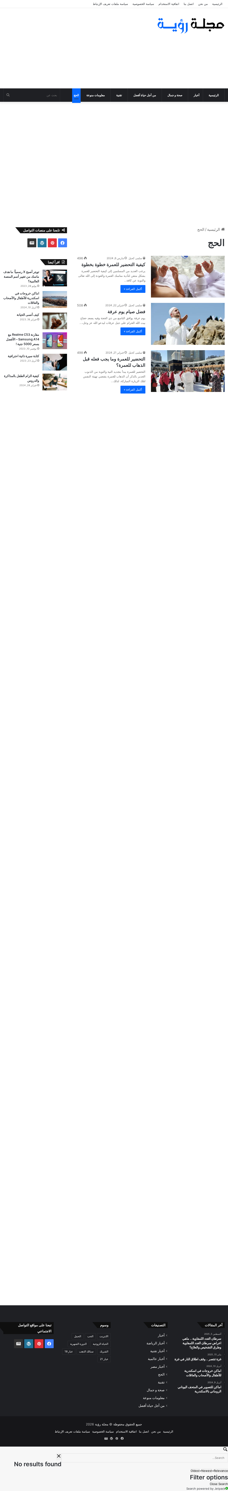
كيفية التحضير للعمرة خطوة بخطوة (113, 264)
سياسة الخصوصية (143, 4)
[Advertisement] (76, 48)
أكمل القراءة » (133, 289)
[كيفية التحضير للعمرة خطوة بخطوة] (188, 277)
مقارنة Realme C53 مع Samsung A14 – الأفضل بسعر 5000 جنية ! (22, 339)
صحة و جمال (174, 95)
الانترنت (104, 1336)
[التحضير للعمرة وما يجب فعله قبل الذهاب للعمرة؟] (188, 371)
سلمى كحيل (135, 258)
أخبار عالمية (156, 1359)
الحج (76, 95)
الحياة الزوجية (100, 1343)
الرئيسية (217, 4)
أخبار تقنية (157, 1351)
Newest (206, 1470)
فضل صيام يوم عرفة (126, 311)
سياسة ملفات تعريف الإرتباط (110, 4)
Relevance (221, 1470)
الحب (90, 1336)
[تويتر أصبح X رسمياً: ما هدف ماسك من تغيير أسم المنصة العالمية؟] (55, 278)
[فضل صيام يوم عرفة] (188, 324)
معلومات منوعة (95, 95)
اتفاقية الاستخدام (169, 4)
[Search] (114, 1450)
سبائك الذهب (86, 1351)
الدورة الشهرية (78, 1343)
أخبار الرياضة (156, 1343)
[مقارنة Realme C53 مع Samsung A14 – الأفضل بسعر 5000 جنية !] (55, 340)
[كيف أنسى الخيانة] (55, 320)
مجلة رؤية (101, 1424)
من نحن (203, 4)
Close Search (219, 1484)
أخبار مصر (158, 1366)
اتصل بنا (189, 4)
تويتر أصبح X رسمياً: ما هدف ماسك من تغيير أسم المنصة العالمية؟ (21, 276)
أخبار (197, 95)
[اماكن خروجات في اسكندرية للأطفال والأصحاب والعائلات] (55, 299)
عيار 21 (104, 1359)
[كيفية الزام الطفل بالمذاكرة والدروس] (55, 382)
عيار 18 (69, 1351)
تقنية (119, 95)
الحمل (77, 1336)
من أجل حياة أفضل (144, 95)
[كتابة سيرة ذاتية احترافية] (55, 362)
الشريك (104, 1351)
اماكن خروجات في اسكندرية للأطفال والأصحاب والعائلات (21, 297)
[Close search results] (58, 1456)
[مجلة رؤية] (190, 25)
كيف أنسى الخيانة (28, 315)
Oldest (195, 1470)
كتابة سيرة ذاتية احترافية (23, 356)
